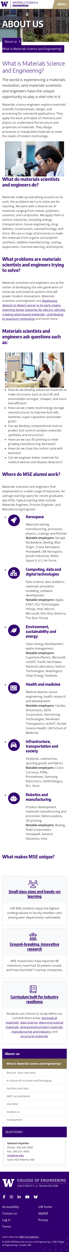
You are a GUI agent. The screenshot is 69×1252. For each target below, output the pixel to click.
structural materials (34, 1036)
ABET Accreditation (18, 1096)
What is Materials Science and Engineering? (32, 49)
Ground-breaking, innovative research (34, 946)
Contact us (13, 1112)
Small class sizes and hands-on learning (35, 894)
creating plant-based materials (23, 314)
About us (10, 42)
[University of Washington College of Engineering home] (34, 1184)
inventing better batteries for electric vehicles (33, 310)
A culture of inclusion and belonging (29, 1080)
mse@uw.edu (15, 1155)
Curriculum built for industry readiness (34, 999)
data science (29, 1023)
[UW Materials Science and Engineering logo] (20, 4)
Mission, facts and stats (21, 1072)
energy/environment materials (41, 1027)
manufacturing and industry (31, 1032)
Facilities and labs (18, 1088)
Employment (14, 1119)
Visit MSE (12, 1104)
